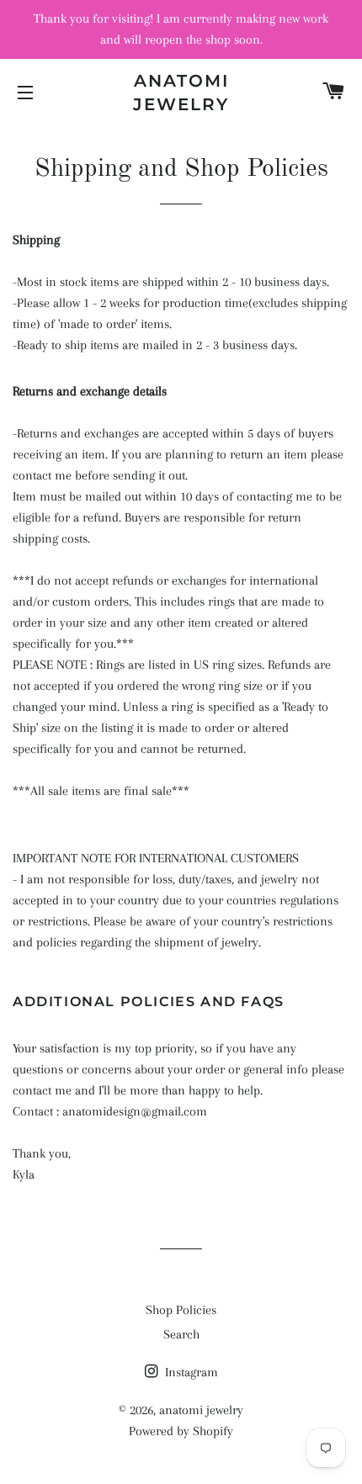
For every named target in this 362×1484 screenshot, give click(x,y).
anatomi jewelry (181, 92)
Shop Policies (181, 1309)
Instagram (190, 1372)
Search (181, 1334)
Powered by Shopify (181, 1431)
